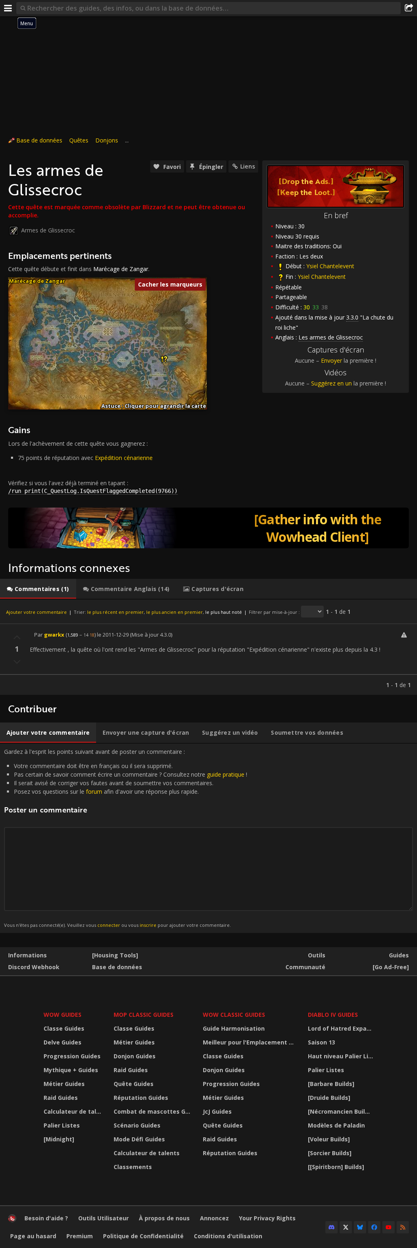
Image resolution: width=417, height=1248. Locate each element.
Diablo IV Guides (333, 1014)
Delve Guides (62, 1042)
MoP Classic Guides (143, 1014)
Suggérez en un (331, 383)
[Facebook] (374, 1227)
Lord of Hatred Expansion (341, 1028)
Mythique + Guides (71, 1070)
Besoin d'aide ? (46, 1218)
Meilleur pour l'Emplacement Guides (250, 1042)
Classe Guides (64, 1028)
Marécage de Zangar (120, 269)
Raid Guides (61, 1097)
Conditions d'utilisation (228, 1236)
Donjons (106, 140)
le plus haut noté (223, 612)
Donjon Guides (135, 1056)
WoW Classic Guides (234, 1014)
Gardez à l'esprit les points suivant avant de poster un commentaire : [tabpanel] (125, 838)
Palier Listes (62, 1125)
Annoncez (214, 1218)
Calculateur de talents (73, 1111)
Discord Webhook (33, 967)
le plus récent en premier (115, 612)
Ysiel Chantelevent (330, 266)
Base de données (39, 140)
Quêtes (78, 140)
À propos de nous (164, 1218)
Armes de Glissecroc (48, 230)
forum (94, 791)
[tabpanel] (208, 647)
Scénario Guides (137, 1125)
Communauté (305, 967)
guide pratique (225, 774)
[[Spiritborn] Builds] (336, 1167)
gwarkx (54, 634)
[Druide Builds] (329, 1097)
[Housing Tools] (115, 955)
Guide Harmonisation (234, 1028)
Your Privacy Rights (267, 1218)
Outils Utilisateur (103, 1218)
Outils (316, 955)
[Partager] (409, 8)
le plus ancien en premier (174, 612)
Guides (399, 955)
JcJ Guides (217, 1111)
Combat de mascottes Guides (153, 1111)
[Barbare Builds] (331, 1084)
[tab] (38, 589)
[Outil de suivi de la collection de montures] (208, 528)
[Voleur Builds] (329, 1139)
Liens (247, 166)
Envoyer (331, 360)
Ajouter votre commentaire (36, 612)
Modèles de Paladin (336, 1125)
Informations (27, 955)
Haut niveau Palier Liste (341, 1056)
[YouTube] (388, 1227)
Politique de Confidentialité (143, 1236)
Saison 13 (321, 1042)
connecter (108, 925)
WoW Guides (62, 1014)
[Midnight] (59, 1139)
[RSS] (403, 1227)
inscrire (148, 925)
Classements (133, 1167)
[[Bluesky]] (360, 1227)
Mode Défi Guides (139, 1139)
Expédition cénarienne (124, 458)
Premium (79, 1236)
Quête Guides (134, 1084)
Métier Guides (64, 1084)
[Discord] (331, 1227)
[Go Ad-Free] (391, 967)
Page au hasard (33, 1236)
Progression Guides (72, 1056)
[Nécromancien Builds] (341, 1111)
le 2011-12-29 (113, 634)
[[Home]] (12, 1220)
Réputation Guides (141, 1097)
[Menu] (8, 8)
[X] (346, 1227)
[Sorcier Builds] (329, 1153)
